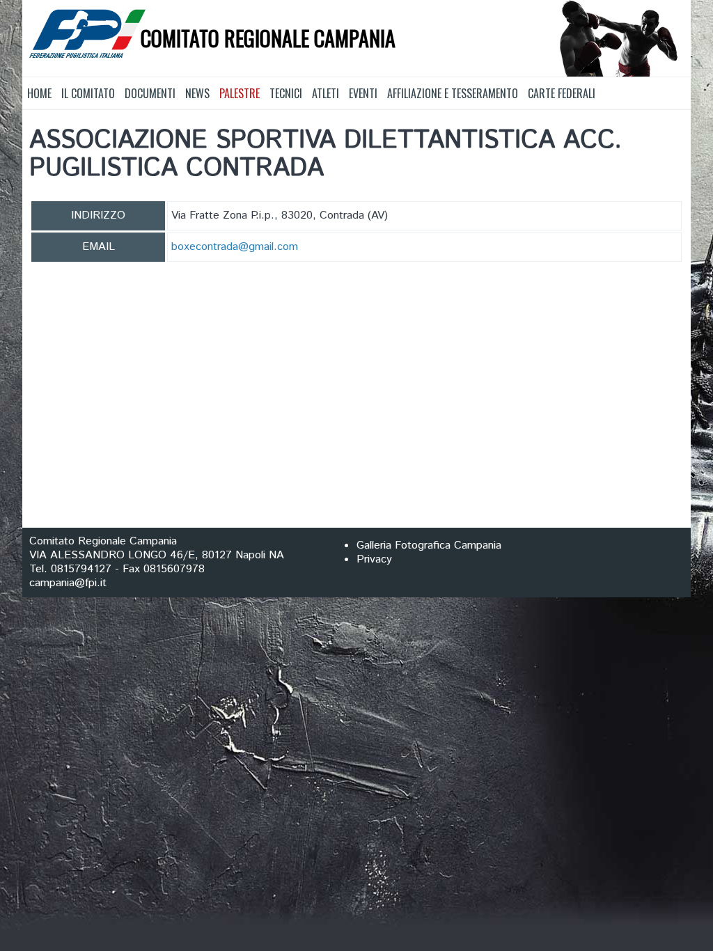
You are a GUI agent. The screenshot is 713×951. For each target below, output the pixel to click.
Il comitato (88, 93)
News (197, 93)
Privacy (374, 559)
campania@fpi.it (68, 583)
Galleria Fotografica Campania (428, 545)
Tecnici (285, 93)
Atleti (325, 93)
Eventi (363, 93)
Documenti (150, 93)
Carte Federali (561, 93)
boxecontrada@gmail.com (234, 247)
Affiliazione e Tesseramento (452, 93)
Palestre (239, 93)
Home (39, 93)
